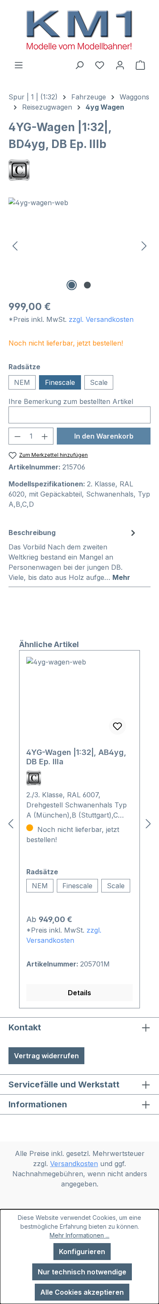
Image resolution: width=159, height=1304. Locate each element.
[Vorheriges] (14, 245)
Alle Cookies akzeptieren (82, 1292)
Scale (99, 382)
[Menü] (18, 64)
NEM (22, 382)
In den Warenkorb (104, 436)
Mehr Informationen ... (79, 1235)
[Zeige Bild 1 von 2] (71, 285)
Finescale (60, 382)
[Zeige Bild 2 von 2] (87, 285)
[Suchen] (79, 64)
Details (79, 992)
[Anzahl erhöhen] (45, 436)
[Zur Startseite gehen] (79, 29)
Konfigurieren (82, 1251)
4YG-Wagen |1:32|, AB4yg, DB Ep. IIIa (76, 757)
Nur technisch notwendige (82, 1272)
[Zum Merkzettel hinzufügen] (117, 726)
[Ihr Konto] (120, 64)
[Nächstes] (144, 245)
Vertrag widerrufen (46, 1055)
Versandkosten (74, 1163)
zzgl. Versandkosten (101, 319)
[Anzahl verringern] (17, 436)
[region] (79, 245)
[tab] (73, 554)
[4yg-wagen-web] (79, 245)
